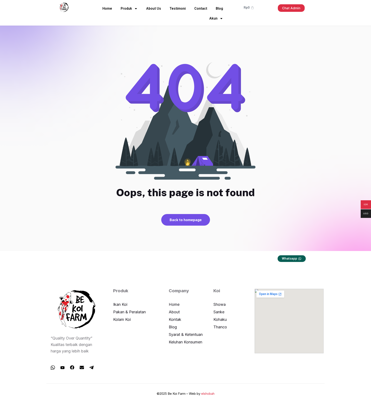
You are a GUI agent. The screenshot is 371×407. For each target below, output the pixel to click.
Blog (219, 8)
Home (107, 8)
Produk (126, 8)
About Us (153, 8)
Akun (213, 18)
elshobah (207, 394)
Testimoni (178, 8)
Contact (200, 8)
